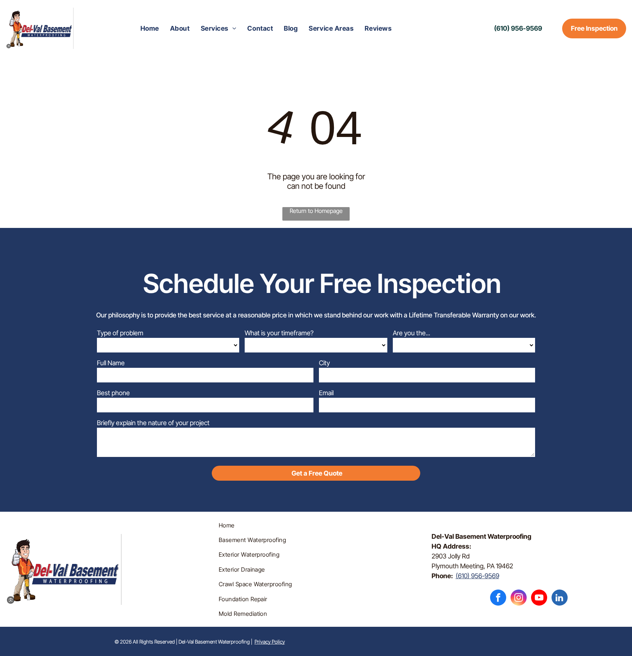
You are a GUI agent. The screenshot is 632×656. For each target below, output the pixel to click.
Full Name (111, 363)
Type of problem (120, 333)
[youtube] (539, 598)
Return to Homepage (316, 210)
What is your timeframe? (279, 333)
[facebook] (498, 598)
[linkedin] (560, 598)
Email (326, 393)
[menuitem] (150, 28)
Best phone (113, 393)
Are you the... (411, 333)
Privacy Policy (270, 641)
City (324, 363)
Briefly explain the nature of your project (153, 423)
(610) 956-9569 (477, 576)
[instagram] (519, 598)
